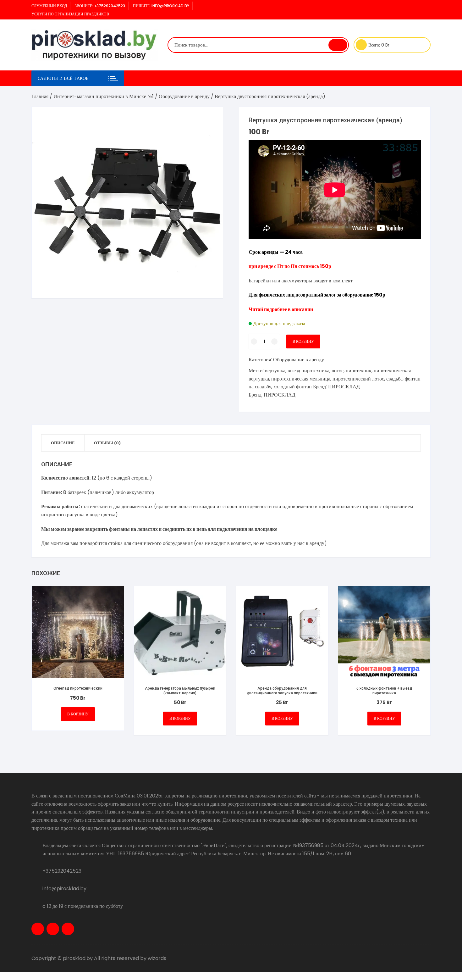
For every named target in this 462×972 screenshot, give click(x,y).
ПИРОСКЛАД (344, 386)
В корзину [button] (78, 714)
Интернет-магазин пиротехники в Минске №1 (103, 96)
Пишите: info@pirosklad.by (161, 5)
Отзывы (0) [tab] (107, 443)
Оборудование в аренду (184, 96)
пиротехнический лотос (358, 378)
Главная (39, 96)
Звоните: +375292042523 (100, 5)
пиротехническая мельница (300, 378)
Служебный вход (49, 5)
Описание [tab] (63, 443)
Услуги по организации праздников (70, 14)
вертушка (275, 370)
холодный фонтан (292, 386)
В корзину (303, 341)
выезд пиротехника (308, 370)
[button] (212, 118)
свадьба (394, 378)
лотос (338, 370)
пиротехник (358, 370)
